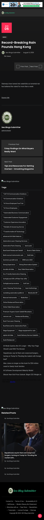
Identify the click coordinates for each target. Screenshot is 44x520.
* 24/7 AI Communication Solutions (15, 194)
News (4, 37)
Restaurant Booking (22, 316)
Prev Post (24, 66)
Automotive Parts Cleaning (12, 246)
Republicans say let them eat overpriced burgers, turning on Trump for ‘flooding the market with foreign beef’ (22, 356)
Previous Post (13, 144)
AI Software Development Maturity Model (18, 370)
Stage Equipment (8, 330)
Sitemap (33, 510)
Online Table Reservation (11, 307)
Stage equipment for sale (27, 330)
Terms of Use (19, 501)
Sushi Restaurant (8, 340)
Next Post (34, 66)
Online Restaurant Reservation (13, 302)
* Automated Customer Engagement (15, 217)
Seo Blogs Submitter (11, 127)
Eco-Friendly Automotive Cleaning (14, 274)
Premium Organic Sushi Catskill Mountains (17, 312)
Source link (5, 98)
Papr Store (23, 507)
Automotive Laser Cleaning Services (15, 241)
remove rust (7, 316)
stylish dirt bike (8, 335)
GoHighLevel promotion (11, 283)
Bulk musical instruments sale (13, 255)
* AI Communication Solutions (13, 198)
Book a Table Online (33, 250)
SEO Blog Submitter (27, 513)
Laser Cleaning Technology (12, 288)
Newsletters (33, 507)
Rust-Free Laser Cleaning (11, 321)
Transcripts (12, 510)
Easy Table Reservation (26, 269)
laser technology (31, 288)
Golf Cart (26, 283)
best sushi (28, 246)
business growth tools (10, 260)
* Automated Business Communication (16, 213)
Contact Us (9, 501)
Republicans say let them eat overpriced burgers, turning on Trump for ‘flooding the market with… (21, 455)
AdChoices (10, 504)
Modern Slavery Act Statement (27, 504)
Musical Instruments (10, 297)
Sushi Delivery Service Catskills (27, 335)
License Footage (23, 510)
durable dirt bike (8, 269)
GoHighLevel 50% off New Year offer (15, 279)
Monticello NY (32, 293)
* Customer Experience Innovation (14, 222)
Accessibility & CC (31, 501)
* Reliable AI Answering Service (13, 227)
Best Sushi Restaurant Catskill (13, 250)
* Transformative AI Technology (13, 231)
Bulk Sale (30, 255)
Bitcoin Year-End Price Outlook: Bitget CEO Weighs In (22, 375)
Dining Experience (9, 264)
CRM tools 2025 (27, 260)
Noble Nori (24, 297)
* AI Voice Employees (10, 208)
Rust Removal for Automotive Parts (15, 326)
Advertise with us (12, 507)
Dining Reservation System (28, 264)
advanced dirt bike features (12, 236)
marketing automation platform (13, 293)
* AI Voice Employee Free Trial (13, 203)
